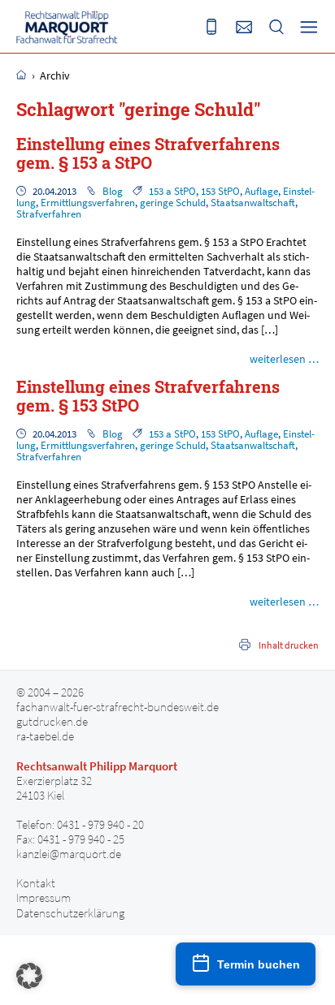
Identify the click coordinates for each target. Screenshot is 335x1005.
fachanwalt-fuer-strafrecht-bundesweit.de (117, 707)
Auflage (261, 191)
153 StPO (220, 191)
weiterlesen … (284, 359)
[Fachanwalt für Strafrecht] (67, 27)
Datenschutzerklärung (70, 913)
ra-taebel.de (45, 736)
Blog (112, 191)
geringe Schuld (173, 202)
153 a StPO (172, 191)
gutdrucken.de (52, 721)
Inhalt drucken (289, 645)
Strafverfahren (48, 214)
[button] (29, 976)
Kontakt (35, 883)
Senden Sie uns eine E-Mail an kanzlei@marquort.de (244, 27)
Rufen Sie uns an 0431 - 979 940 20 (211, 27)
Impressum (43, 898)
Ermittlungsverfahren (88, 202)
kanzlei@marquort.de (68, 854)
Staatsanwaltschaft (253, 202)
